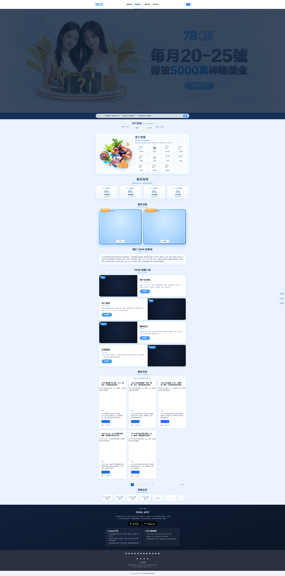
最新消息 (147, 4)
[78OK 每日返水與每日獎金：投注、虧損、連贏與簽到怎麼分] (142, 448)
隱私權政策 (152, 573)
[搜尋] (184, 4)
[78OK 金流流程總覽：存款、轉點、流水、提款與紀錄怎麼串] (142, 397)
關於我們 (155, 4)
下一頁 (181, 484)
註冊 (188, 4)
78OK (102, 410)
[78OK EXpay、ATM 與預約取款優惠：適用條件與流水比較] (113, 448)
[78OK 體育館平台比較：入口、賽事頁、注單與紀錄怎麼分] (113, 397)
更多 (185, 115)
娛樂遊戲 (137, 4)
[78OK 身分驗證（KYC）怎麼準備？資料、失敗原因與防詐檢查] (172, 397)
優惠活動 (129, 4)
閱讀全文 (105, 422)
